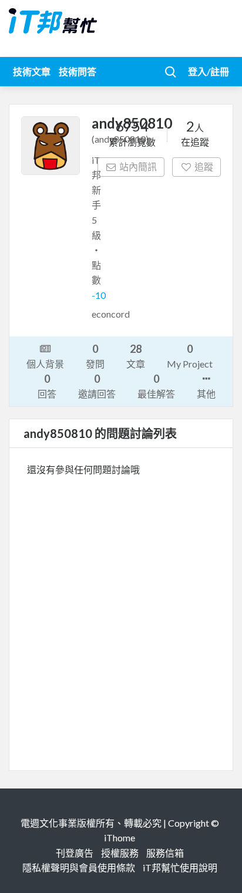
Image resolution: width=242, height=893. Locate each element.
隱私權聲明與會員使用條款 (78, 867)
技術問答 (77, 71)
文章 (135, 355)
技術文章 (32, 71)
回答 (47, 385)
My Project (190, 355)
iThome (119, 837)
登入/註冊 (208, 71)
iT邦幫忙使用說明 (180, 867)
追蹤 (203, 166)
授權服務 (120, 852)
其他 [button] (206, 393)
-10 (99, 295)
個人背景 (45, 363)
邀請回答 (97, 385)
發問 (95, 355)
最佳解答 (156, 385)
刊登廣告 (74, 852)
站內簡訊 (138, 166)
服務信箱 (165, 852)
